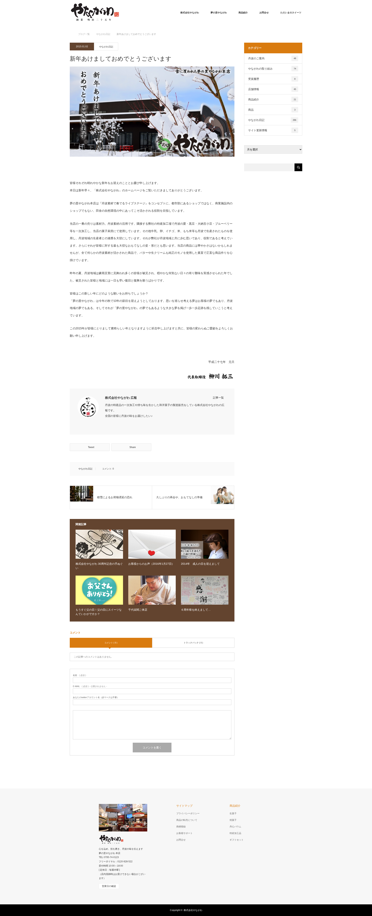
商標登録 (181, 826)
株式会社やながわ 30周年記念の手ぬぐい (99, 566)
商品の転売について (186, 820)
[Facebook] (106, 423)
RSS (93, 910)
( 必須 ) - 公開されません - (90, 686)
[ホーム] (71, 29)
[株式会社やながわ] (95, 12)
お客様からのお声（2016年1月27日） (151, 563)
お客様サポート (184, 833)
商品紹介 (243, 12)
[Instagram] (112, 423)
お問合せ (264, 12)
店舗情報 (272, 89)
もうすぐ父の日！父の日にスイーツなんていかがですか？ (99, 612)
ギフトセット (237, 839)
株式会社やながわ (189, 12)
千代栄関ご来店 (137, 609)
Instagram (86, 910)
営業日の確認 (109, 886)
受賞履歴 (271, 78)
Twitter (73, 910)
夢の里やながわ (219, 12)
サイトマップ (184, 805)
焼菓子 (233, 820)
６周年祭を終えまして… (196, 609)
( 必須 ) (79, 675)
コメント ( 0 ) (110, 642)
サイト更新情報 (271, 130)
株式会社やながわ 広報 (121, 397)
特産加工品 (235, 833)
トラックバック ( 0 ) (193, 642)
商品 (271, 109)
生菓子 (233, 813)
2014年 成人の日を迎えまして (200, 563)
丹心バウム (235, 826)
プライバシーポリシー (188, 813)
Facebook (79, 910)
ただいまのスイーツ (290, 12)
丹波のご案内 (272, 58)
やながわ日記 (106, 46)
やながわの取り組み (272, 68)
